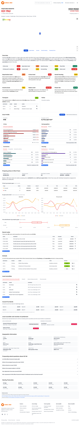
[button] (40, 34)
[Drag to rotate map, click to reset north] (77, 50)
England (3, 16)
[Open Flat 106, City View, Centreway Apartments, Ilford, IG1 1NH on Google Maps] (75, 248)
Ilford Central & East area (71, 114)
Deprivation (31, 50)
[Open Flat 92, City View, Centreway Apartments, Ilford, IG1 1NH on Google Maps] (75, 246)
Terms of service (11, 420)
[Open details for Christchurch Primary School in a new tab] (73, 266)
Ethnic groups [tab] (44, 126)
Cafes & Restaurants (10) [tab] (32, 279)
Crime (26, 50)
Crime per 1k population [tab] (8, 126)
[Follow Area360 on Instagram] (5, 414)
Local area (62, 114)
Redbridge (12, 16)
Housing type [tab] (51, 149)
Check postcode (23, 406)
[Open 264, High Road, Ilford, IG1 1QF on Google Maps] (75, 239)
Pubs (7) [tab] (23, 279)
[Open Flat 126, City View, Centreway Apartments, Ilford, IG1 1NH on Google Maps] (75, 243)
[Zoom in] (77, 47)
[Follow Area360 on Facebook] (2, 414)
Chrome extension (59, 406)
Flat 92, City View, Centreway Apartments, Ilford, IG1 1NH (24, 246)
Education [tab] (5, 149)
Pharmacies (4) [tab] (43, 279)
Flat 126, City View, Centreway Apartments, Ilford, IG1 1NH (24, 243)
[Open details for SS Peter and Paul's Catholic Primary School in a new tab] (73, 268)
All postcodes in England (25, 412)
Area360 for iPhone (60, 410)
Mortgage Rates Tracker (49, 409)
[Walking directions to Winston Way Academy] (72, 263)
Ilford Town (29, 16)
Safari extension (59, 408)
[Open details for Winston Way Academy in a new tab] (73, 263)
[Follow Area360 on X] (7, 414)
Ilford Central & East (21, 16)
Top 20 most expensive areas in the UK (36, 409)
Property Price (52, 50)
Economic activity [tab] (18, 149)
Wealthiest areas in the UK (36, 414)
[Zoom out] (77, 49)
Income (37, 50)
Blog (69, 406)
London (8, 16)
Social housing (44, 50)
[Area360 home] (6, 2)
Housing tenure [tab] (44, 149)
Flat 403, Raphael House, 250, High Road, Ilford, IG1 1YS (24, 241)
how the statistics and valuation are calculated (16, 397)
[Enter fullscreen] (77, 19)
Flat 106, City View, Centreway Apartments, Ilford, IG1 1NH (24, 248)
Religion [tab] (49, 126)
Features (21, 410)
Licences (18, 420)
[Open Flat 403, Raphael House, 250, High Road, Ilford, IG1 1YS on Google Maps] (75, 241)
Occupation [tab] (10, 149)
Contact (69, 410)
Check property (23, 408)
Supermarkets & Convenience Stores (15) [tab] (11, 279)
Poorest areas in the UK (37, 411)
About (69, 408)
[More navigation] (77, 3)
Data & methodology (72, 412)
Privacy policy (4, 420)
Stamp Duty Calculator (48, 411)
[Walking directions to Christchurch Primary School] (72, 266)
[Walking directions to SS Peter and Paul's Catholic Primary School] (72, 268)
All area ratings (35, 406)
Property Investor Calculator (47, 407)
